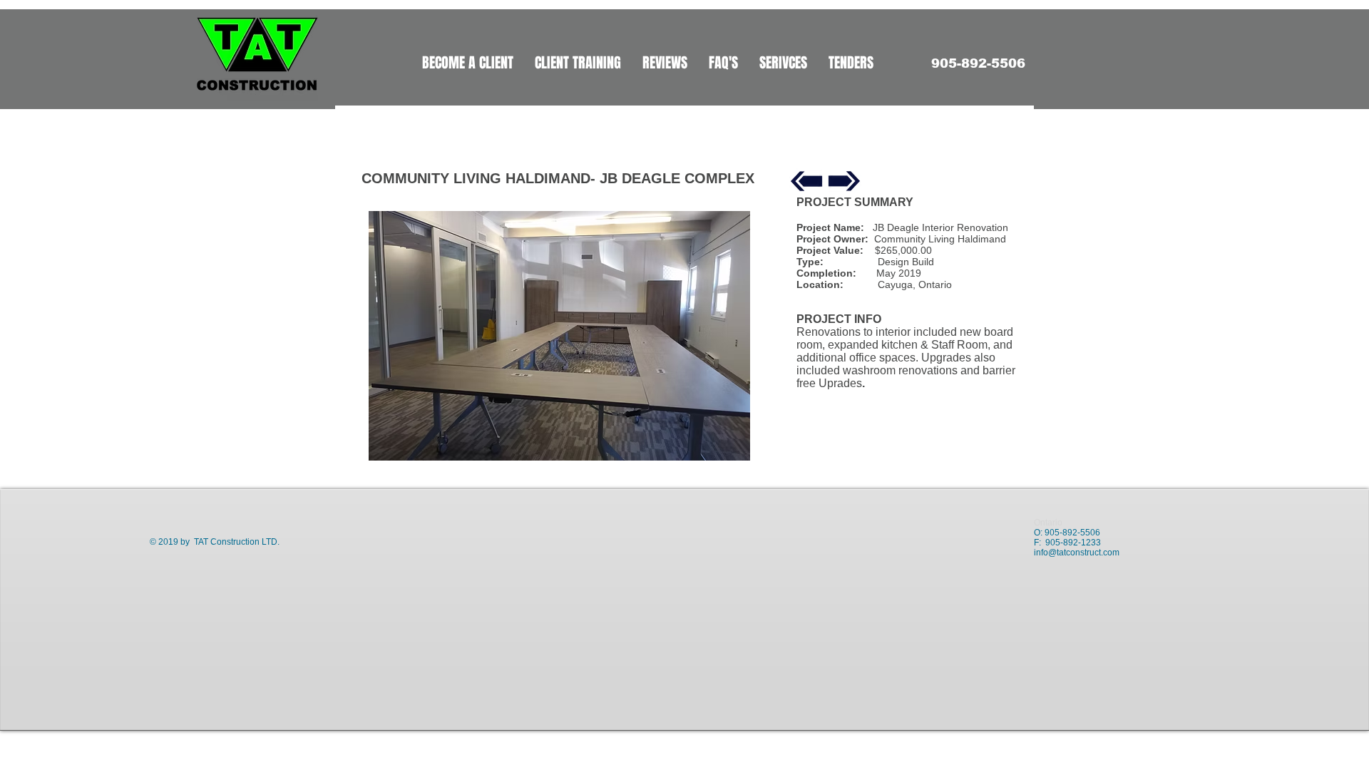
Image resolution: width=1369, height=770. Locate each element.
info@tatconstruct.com (1076, 553)
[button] (559, 336)
